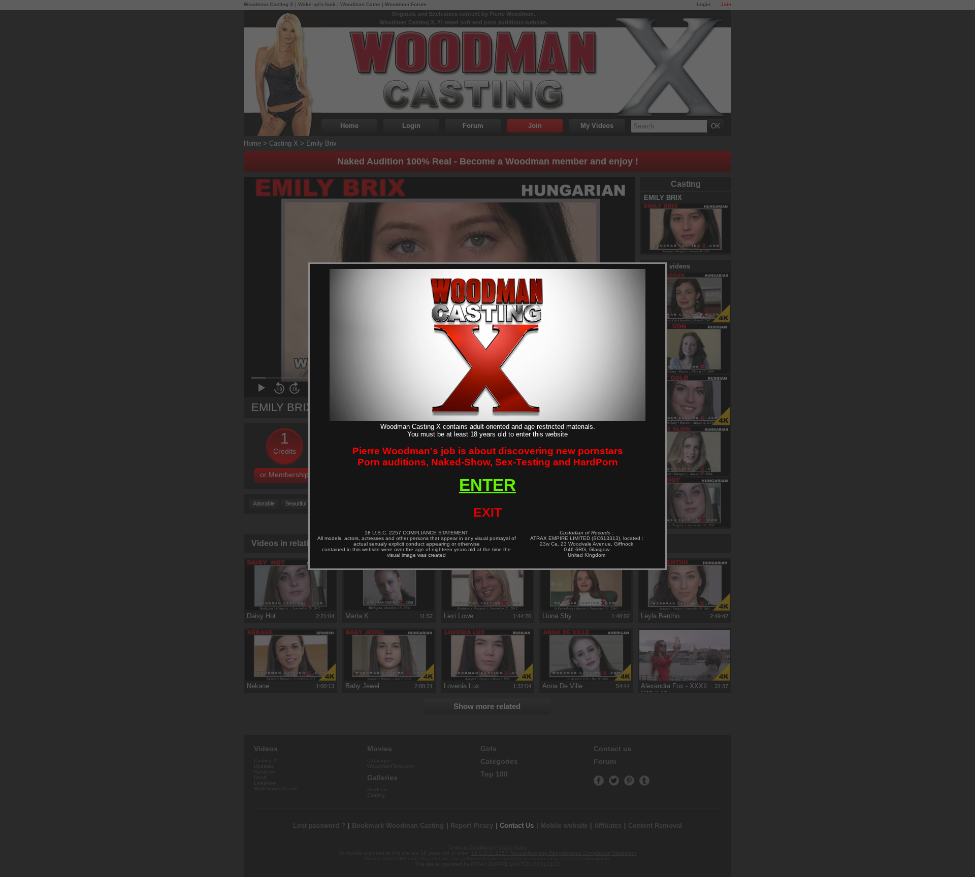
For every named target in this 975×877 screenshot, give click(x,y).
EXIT (487, 512)
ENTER (487, 485)
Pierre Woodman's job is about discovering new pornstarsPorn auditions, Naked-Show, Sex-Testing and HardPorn (487, 456)
